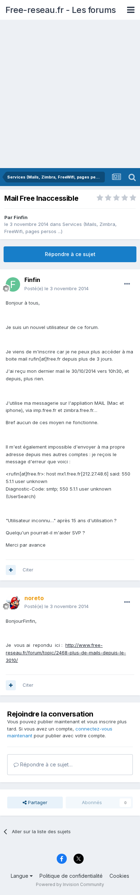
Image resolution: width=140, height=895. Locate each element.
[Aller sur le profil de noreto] (13, 602)
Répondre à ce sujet (70, 254)
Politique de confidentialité (71, 876)
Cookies (119, 876)
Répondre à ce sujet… (46, 764)
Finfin (21, 217)
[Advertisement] (70, 94)
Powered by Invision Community (70, 884)
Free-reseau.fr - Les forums (60, 10)
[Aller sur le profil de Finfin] (13, 284)
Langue (20, 876)
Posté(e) (56, 288)
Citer (28, 569)
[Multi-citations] (11, 570)
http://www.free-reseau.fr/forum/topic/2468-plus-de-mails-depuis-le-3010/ (66, 652)
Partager (37, 802)
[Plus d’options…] (127, 284)
